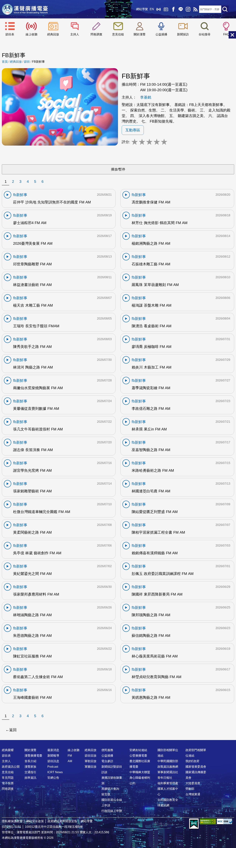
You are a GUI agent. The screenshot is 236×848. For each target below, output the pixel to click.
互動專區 (132, 130)
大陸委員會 (192, 783)
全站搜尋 (204, 34)
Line (180, 9)
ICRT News (55, 772)
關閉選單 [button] (232, 35)
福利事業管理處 (167, 783)
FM (70, 755)
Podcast (52, 766)
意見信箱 (118, 34)
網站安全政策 (35, 821)
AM (70, 761)
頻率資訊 (30, 777)
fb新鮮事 (20, 195)
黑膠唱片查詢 (110, 788)
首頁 (5, 61)
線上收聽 (158, 9)
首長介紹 (30, 761)
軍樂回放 (90, 766)
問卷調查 (96, 34)
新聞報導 (53, 755)
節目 (27, 61)
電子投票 (8, 783)
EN (152, 9)
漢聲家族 (30, 766)
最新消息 (53, 750)
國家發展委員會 (195, 766)
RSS (195, 9)
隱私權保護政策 (12, 821)
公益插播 (161, 34)
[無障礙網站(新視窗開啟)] (208, 821)
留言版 (105, 794)
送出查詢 (225, 9)
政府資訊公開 (11, 766)
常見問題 (8, 777)
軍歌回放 (90, 761)
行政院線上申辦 (111, 810)
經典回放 (166, 9)
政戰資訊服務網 (167, 766)
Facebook (173, 9)
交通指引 (30, 772)
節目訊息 (53, 761)
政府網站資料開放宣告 (62, 821)
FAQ (226, 34)
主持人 (74, 34)
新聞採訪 (183, 34)
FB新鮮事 (38, 61)
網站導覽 (142, 9)
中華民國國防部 (167, 761)
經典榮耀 (8, 750)
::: (118, 743)
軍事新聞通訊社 (167, 772)
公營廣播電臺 (138, 755)
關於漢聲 (139, 34)
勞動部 (189, 788)
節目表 (9, 34)
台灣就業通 (192, 794)
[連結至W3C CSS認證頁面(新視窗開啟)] (225, 821)
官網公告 (53, 777)
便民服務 (107, 750)
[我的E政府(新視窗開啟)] (194, 824)
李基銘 (145, 97)
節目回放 (90, 755)
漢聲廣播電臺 (25, 9)
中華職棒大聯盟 (139, 772)
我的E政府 (192, 761)
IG (188, 9)
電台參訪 (107, 761)
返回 (13, 730)
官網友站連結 (138, 750)
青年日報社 (164, 777)
